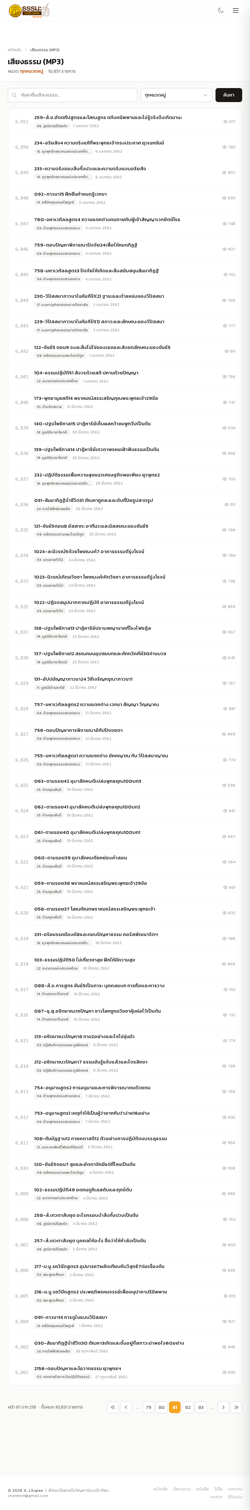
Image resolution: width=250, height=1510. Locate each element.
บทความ (235, 1489)
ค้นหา (228, 95)
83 (200, 1407)
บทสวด (216, 1497)
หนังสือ (202, 1489)
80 (162, 1407)
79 (148, 1407)
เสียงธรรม (182, 1489)
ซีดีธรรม (235, 1497)
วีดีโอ (218, 1489)
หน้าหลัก (14, 50)
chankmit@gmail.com (28, 1496)
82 (188, 1407)
